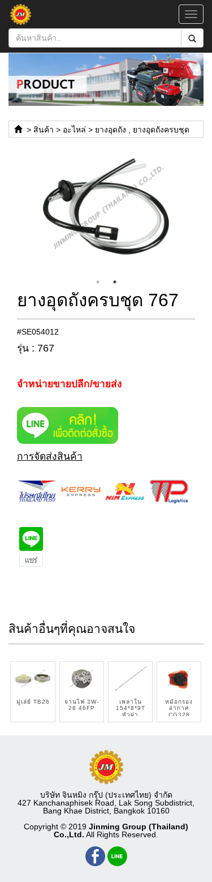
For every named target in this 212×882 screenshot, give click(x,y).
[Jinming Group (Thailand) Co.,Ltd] (106, 767)
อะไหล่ (74, 129)
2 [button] (114, 282)
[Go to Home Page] (18, 129)
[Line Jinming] (117, 856)
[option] (106, 208)
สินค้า (43, 129)
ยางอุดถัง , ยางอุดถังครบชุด (142, 129)
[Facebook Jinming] (95, 856)
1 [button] (97, 282)
